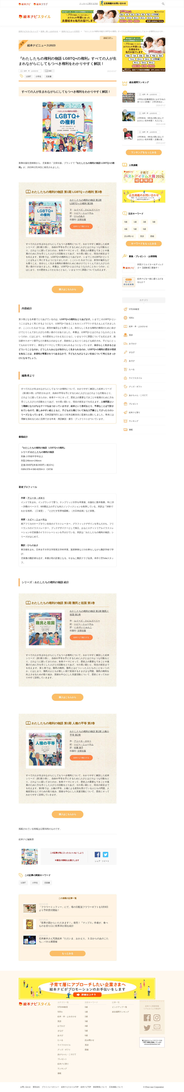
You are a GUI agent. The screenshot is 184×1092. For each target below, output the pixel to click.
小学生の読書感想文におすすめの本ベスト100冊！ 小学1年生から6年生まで (151, 100)
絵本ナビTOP (86, 1087)
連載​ (131, 430)
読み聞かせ (129, 236)
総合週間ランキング (120, 1012)
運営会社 (36, 1087)
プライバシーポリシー (50, 1087)
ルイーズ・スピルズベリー (87, 209)
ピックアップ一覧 (119, 1007)
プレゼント (133, 404)
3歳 (153, 222)
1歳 (135, 222)
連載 (50, 71)
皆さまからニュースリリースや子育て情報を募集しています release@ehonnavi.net (152, 1042)
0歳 (125, 222)
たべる (132, 369)
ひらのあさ (79, 216)
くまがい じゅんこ (83, 627)
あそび (132, 361)
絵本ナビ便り (134, 412)
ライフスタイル (135, 378)
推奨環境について (100, 1087)
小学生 (38, 76)
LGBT (28, 76)
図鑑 (152, 236)
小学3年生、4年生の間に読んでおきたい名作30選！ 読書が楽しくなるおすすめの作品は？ (150, 138)
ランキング (133, 421)
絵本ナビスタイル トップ (28, 31)
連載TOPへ (108, 38)
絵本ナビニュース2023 (70, 31)
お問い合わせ (25, 1087)
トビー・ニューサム (83, 213)
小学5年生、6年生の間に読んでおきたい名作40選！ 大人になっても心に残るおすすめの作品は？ (151, 119)
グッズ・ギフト (135, 387)
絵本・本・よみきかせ (49, 31)
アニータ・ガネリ (36, 498)
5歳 (135, 229)
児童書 (48, 76)
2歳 (144, 222)
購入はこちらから (67, 289)
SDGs (131, 318)
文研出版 (81, 219)
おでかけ (132, 344)
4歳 (125, 229)
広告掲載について (116, 1087)
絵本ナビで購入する (81, 226)
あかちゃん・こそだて (138, 395)
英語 (142, 236)
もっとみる (67, 953)
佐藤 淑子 (78, 747)
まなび (132, 352)
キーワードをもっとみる (143, 243)
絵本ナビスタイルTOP (69, 1087)
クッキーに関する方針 (88, 4)
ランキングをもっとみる (143, 152)
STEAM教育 (134, 309)
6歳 (144, 229)
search (163, 3)
